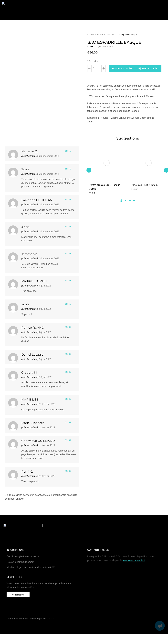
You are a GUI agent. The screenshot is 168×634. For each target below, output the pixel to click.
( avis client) (106, 46)
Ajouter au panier (122, 68)
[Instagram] (159, 619)
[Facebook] (155, 619)
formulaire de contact (134, 560)
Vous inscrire (18, 595)
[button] (88, 170)
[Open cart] (155, 10)
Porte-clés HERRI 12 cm (144, 184)
